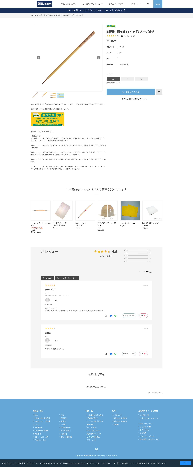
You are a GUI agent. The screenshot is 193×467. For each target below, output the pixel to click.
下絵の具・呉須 (40, 440)
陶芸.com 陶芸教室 (120, 418)
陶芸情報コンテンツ (94, 434)
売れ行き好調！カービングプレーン (81, 10)
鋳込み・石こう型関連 (42, 421)
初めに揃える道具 (68, 4)
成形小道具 (38, 427)
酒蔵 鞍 (116, 424)
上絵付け (64, 434)
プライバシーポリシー (148, 436)
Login (158, 4)
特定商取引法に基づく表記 (149, 439)
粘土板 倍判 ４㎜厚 (59, 223)
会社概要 (143, 433)
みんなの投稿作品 (93, 437)
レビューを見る (130, 36)
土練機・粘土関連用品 (42, 418)
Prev (38, 58)
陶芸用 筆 (38, 434)
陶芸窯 (63, 424)
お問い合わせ (144, 430)
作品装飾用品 (65, 430)
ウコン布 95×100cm (127, 223)
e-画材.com (118, 415)
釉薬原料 (64, 418)
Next (98, 58)
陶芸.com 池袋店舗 (120, 421)
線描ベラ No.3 (80, 223)
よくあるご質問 (145, 427)
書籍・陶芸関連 (66, 437)
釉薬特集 (90, 424)
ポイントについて (146, 423)
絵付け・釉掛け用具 (42, 437)
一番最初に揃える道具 (95, 415)
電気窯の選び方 (92, 418)
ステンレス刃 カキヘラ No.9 (41, 223)
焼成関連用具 (65, 427)
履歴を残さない (156, 392)
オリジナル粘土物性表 (95, 421)
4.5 (114, 251)
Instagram (96, 449)
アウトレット (92, 440)
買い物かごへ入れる (131, 91)
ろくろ (37, 424)
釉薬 (62, 415)
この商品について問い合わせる (134, 99)
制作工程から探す (93, 430)
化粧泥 (63, 421)
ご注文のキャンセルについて (149, 419)
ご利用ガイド (144, 415)
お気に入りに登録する (159, 92)
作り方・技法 (92, 427)
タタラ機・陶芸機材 (42, 430)
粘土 (36, 415)
